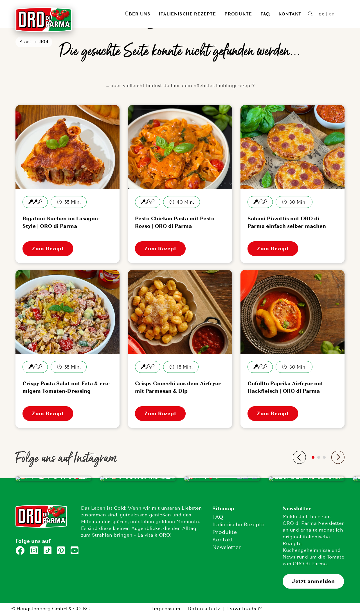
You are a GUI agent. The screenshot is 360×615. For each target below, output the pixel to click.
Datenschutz (204, 608)
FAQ (265, 14)
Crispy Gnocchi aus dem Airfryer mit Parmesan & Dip (178, 387)
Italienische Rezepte (187, 14)
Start (25, 41)
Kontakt (290, 14)
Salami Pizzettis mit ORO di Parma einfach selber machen (287, 222)
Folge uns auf (32, 541)
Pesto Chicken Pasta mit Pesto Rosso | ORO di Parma (175, 222)
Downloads (241, 608)
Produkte (238, 14)
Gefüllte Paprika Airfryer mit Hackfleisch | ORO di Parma (285, 387)
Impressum (166, 608)
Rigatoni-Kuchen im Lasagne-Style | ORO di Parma (61, 222)
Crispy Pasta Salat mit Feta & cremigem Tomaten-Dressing (66, 387)
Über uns (137, 14)
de (322, 14)
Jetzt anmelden (313, 581)
